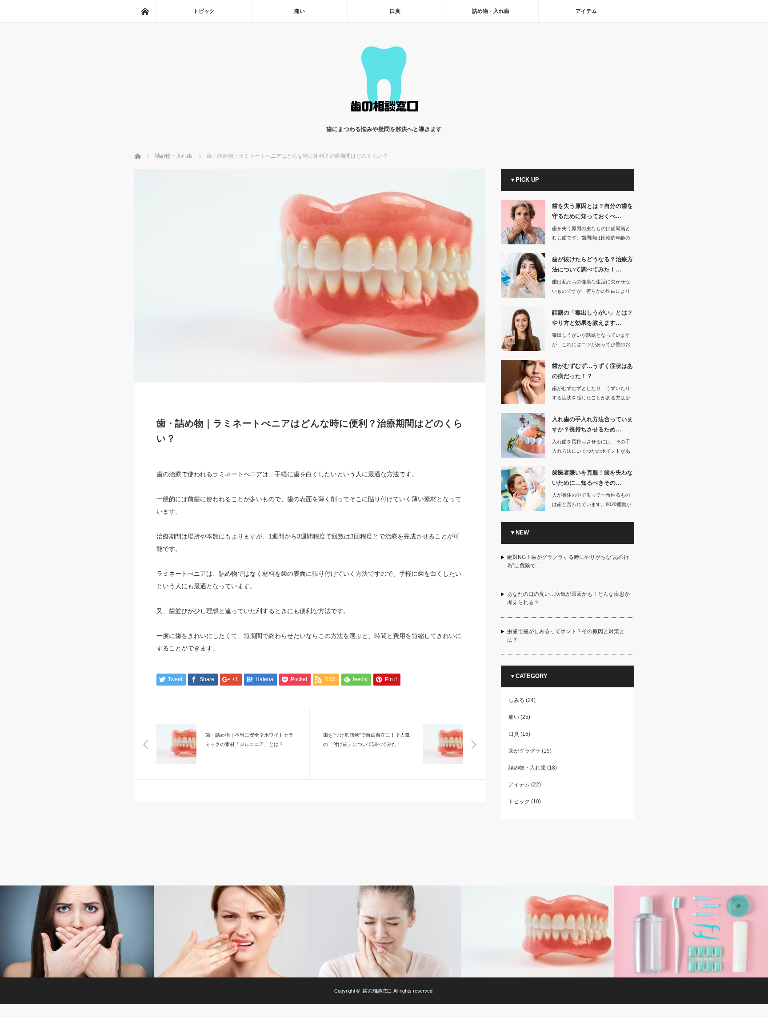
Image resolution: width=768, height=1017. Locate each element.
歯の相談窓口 (377, 990)
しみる (516, 700)
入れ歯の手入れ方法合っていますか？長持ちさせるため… (592, 424)
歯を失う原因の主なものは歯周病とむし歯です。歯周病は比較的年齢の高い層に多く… (591, 238)
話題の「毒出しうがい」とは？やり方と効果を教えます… (592, 317)
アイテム (586, 11)
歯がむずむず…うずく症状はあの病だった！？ (592, 371)
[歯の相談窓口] (384, 116)
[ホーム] (145, 11)
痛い (299, 11)
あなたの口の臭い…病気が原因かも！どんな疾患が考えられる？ (568, 598)
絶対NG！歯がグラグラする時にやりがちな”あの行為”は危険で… (568, 561)
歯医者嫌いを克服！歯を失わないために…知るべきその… (592, 477)
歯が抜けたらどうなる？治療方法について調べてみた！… (592, 264)
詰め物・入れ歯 (490, 11)
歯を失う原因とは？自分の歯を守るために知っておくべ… (592, 211)
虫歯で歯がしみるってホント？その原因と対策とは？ (565, 635)
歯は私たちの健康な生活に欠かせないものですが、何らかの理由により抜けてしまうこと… (591, 291)
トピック (204, 11)
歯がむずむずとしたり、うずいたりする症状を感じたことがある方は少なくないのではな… (591, 398)
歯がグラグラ (524, 751)
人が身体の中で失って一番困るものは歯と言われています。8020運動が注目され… (591, 504)
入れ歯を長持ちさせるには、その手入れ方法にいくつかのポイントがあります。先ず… (591, 451)
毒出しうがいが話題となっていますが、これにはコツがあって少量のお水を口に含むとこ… (591, 344)
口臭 (395, 11)
